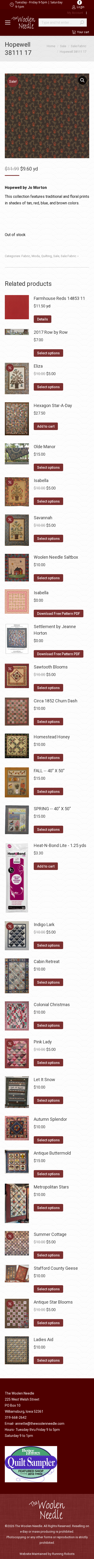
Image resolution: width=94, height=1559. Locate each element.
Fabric (25, 256)
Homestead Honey (52, 736)
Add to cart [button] (45, 426)
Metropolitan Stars (51, 1186)
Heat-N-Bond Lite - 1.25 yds (60, 845)
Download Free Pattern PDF (58, 614)
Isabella (41, 480)
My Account (75, 13)
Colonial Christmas (52, 1004)
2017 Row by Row (51, 332)
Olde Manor (44, 446)
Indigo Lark (44, 924)
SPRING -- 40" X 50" (52, 808)
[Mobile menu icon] (8, 22)
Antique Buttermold (52, 1153)
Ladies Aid (43, 1339)
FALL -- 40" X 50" (49, 770)
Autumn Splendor (50, 1119)
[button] (82, 80)
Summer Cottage (50, 1234)
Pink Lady (43, 1041)
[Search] (82, 22)
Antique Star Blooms (53, 1302)
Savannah (43, 517)
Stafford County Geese (56, 1268)
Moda (36, 256)
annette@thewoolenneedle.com (39, 1423)
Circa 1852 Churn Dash (55, 700)
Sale (56, 256)
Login (80, 7)
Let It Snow (44, 1079)
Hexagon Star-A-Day (53, 405)
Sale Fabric (68, 256)
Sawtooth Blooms (51, 666)
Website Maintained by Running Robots (47, 1554)
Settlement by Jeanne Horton (55, 630)
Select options (48, 353)
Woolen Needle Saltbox (56, 557)
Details (42, 319)
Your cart (83, 32)
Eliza (38, 366)
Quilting (46, 256)
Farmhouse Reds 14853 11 (59, 298)
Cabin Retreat (47, 961)
